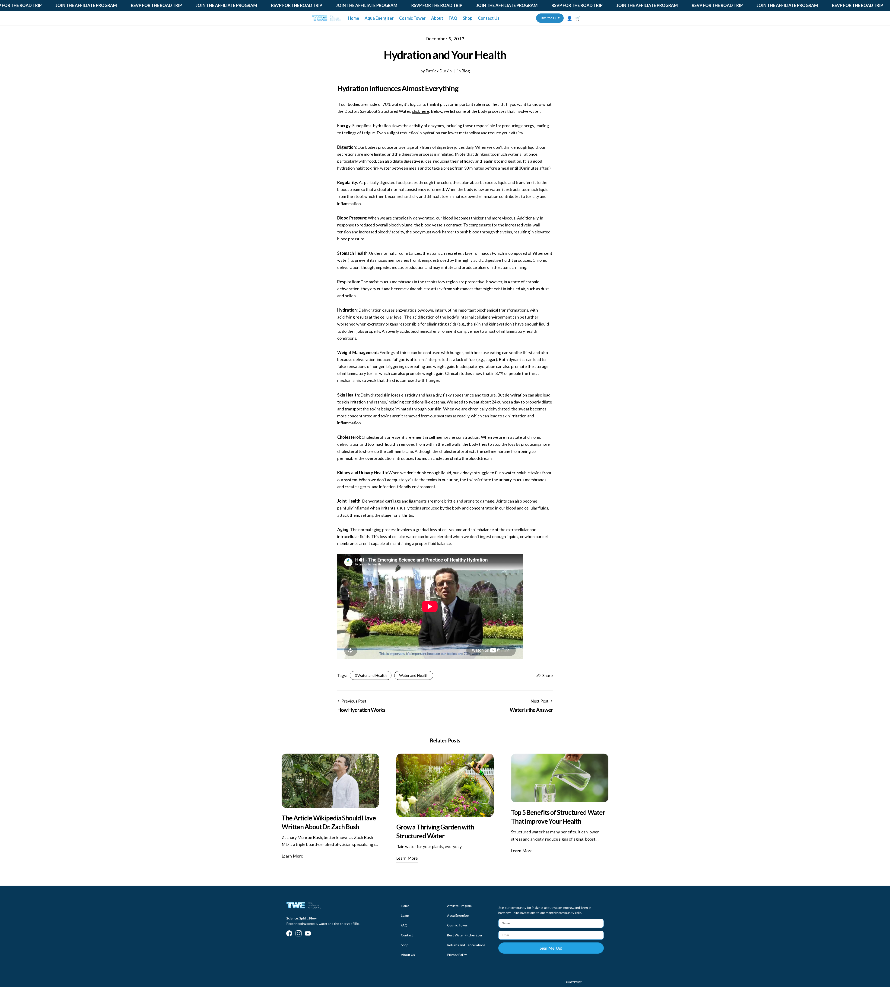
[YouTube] (308, 933)
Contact (407, 935)
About (437, 18)
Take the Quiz (549, 18)
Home (353, 18)
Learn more (292, 855)
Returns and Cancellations (466, 945)
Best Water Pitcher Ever (464, 935)
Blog (465, 70)
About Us (408, 955)
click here (420, 111)
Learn (405, 915)
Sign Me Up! (551, 948)
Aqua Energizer (379, 18)
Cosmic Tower (412, 18)
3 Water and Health (371, 675)
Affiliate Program (459, 906)
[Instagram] (299, 933)
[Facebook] (289, 933)
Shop (467, 18)
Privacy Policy (457, 955)
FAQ (453, 18)
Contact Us (488, 18)
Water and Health (413, 675)
